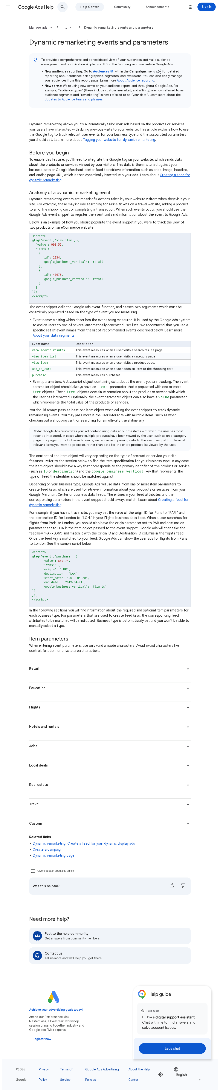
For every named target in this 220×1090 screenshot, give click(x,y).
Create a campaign (47, 849)
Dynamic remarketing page (53, 855)
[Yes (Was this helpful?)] (172, 886)
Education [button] (37, 688)
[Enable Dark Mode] (161, 1074)
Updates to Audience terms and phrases (73, 99)
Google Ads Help (35, 7)
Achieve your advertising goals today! (56, 1009)
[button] (8, 7)
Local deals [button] (38, 765)
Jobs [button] (33, 746)
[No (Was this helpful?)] (183, 886)
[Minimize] (203, 993)
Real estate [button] (38, 785)
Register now (42, 1039)
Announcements (157, 7)
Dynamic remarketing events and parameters (118, 27)
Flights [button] (34, 707)
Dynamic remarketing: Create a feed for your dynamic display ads (84, 843)
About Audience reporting (135, 80)
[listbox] (187, 1074)
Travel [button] (34, 804)
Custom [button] (35, 823)
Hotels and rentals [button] (44, 727)
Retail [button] (34, 669)
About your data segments (54, 335)
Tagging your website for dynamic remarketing (119, 140)
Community (122, 7)
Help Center (89, 7)
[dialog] (172, 1022)
